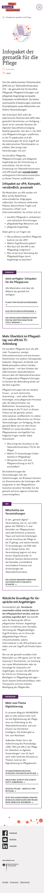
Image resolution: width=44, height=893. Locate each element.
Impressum (14, 882)
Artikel (8, 73)
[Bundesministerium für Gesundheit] (10, 865)
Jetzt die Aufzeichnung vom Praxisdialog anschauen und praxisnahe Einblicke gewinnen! (21, 799)
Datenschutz (25, 882)
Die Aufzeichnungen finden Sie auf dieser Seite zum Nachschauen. (20, 582)
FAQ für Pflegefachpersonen (19, 311)
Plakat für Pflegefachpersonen (21, 302)
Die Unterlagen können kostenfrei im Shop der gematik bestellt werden (21, 320)
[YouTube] (5, 839)
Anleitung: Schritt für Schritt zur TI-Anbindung (20, 781)
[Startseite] (3, 17)
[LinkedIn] (5, 846)
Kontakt (5, 882)
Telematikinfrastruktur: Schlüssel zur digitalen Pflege (20, 772)
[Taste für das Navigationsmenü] (39, 7)
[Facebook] (5, 833)
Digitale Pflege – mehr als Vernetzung (20, 790)
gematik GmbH (30, 171)
